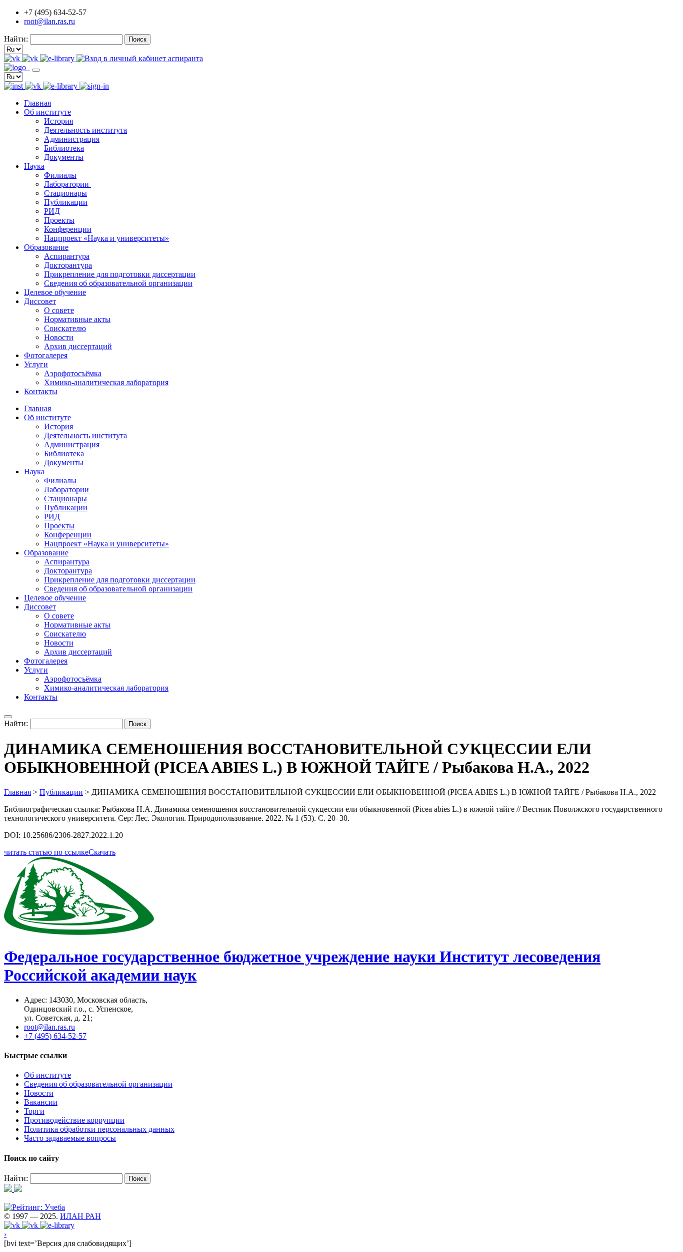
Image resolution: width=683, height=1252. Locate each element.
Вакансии (41, 1102)
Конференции (68, 229)
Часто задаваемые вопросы (70, 1138)
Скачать (102, 852)
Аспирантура (67, 256)
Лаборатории (67, 184)
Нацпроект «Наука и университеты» (106, 238)
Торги (34, 1111)
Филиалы (60, 175)
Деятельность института (85, 130)
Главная (37, 103)
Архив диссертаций (78, 346)
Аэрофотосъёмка (73, 373)
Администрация (72, 139)
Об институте (47, 112)
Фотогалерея (46, 355)
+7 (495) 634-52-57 (55, 1036)
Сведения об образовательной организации (118, 283)
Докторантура (68, 265)
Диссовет (40, 301)
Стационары (65, 193)
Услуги (36, 364)
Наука (34, 166)
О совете (59, 310)
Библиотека (64, 148)
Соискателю (65, 328)
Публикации (66, 202)
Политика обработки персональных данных (99, 1129)
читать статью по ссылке (46, 852)
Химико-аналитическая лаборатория (106, 382)
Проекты (59, 220)
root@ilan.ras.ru (49, 21)
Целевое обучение (55, 292)
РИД (52, 211)
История (58, 121)
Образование (46, 247)
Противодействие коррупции (74, 1120)
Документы (64, 157)
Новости (59, 337)
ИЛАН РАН (80, 1216)
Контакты (41, 391)
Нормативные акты (77, 319)
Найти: (16, 39)
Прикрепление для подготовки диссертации (120, 274)
